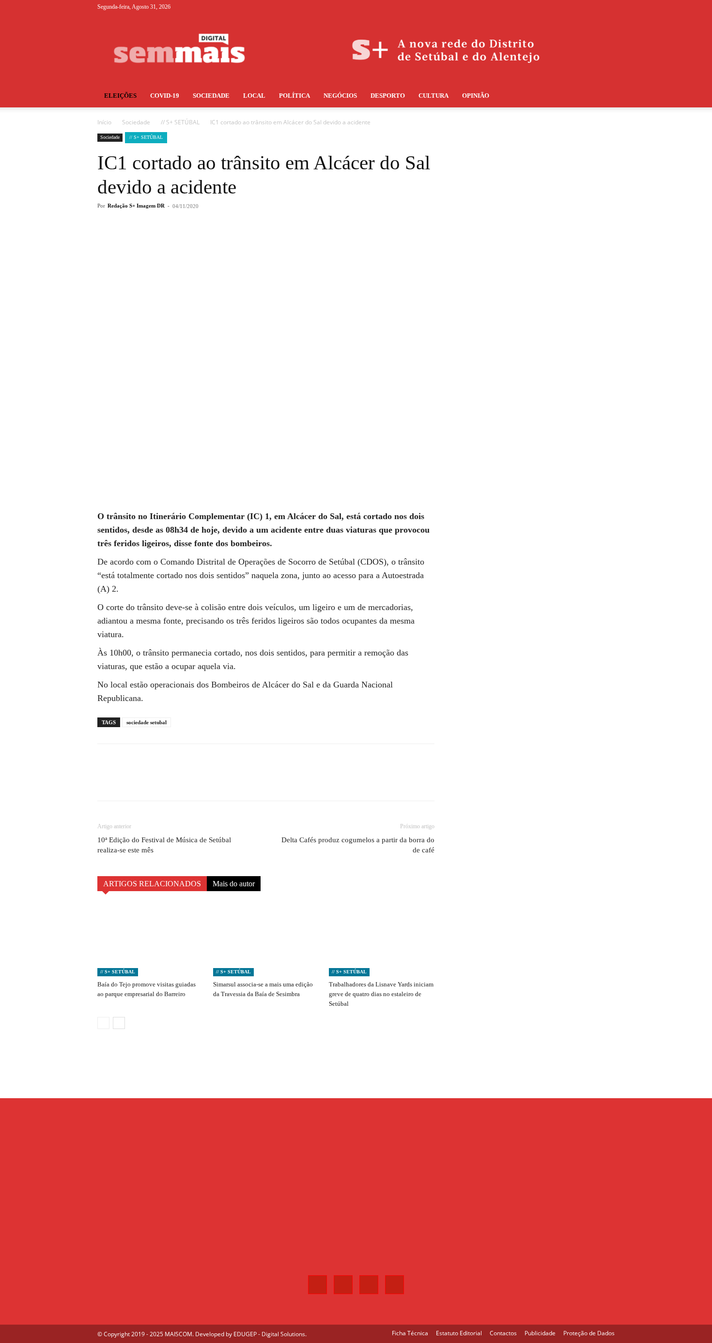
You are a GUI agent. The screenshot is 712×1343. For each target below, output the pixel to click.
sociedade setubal (146, 722)
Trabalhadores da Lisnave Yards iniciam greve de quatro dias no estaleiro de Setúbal (381, 994)
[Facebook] (559, 7)
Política (294, 95)
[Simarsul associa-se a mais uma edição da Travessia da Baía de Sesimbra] (266, 940)
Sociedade (211, 95)
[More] (258, 244)
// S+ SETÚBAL (180, 122)
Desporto (388, 95)
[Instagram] (575, 7)
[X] (591, 7)
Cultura (433, 95)
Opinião (475, 95)
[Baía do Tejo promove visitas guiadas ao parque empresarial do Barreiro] (150, 940)
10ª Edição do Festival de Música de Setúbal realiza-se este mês (164, 845)
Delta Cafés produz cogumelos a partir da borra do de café (357, 845)
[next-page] (119, 1023)
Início (104, 122)
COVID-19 (164, 95)
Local (254, 95)
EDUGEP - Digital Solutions (269, 1334)
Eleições (120, 95)
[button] (603, 96)
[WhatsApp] (235, 244)
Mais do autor (234, 884)
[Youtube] (607, 7)
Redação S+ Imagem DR (136, 206)
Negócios (340, 95)
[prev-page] (103, 1023)
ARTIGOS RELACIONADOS (152, 884)
